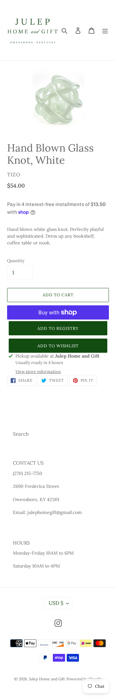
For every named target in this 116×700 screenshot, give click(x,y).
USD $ (56, 603)
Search (21, 434)
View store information (38, 371)
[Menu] (105, 30)
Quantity (15, 260)
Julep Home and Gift (47, 678)
